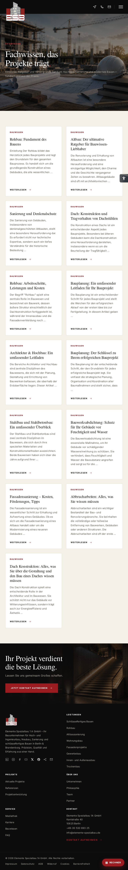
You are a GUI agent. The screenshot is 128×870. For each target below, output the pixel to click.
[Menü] (120, 6)
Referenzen (11, 788)
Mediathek (11, 815)
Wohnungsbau (74, 740)
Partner (70, 800)
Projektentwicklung (16, 794)
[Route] (94, 7)
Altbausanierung (75, 734)
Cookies (64, 863)
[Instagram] (13, 759)
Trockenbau (73, 766)
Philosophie (72, 788)
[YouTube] (26, 759)
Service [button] (10, 809)
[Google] (45, 759)
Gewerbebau (73, 753)
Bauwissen (11, 828)
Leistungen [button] (73, 715)
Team (69, 794)
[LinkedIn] (7, 759)
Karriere (9, 822)
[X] (32, 759)
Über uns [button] (72, 775)
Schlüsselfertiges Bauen (80, 721)
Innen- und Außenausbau (80, 760)
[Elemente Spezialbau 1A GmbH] (15, 7)
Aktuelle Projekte (14, 781)
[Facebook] (19, 759)
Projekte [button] (11, 775)
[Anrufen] (102, 7)
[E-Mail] (51, 759)
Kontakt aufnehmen (82, 839)
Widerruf (52, 863)
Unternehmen (74, 781)
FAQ (7, 835)
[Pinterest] (38, 759)
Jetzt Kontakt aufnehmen (29, 688)
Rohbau (70, 728)
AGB (40, 863)
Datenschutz (27, 863)
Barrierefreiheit (81, 863)
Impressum (11, 863)
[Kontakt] (109, 7)
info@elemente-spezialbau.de (83, 832)
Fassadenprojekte (76, 747)
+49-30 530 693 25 (77, 828)
